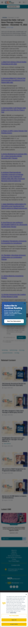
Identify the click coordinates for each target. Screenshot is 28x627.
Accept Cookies (14, 624)
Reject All (14, 620)
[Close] (26, 594)
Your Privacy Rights (14, 615)
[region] (14, 609)
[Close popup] (24, 303)
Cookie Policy (13, 612)
